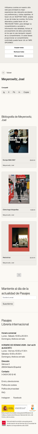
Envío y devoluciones (10, 381)
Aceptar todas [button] (19, 47)
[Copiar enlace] (26, 92)
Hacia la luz (6, 257)
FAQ (3, 392)
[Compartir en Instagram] (4, 92)
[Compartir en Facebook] (14, 92)
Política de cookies (9, 385)
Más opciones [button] (19, 56)
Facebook (17, 398)
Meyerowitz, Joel (8, 165)
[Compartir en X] (9, 92)
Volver (9, 73)
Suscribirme (8, 304)
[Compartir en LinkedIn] (19, 92)
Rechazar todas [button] (19, 52)
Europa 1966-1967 (9, 160)
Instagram (6, 398)
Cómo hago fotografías (11, 210)
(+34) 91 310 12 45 (9, 374)
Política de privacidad (10, 389)
